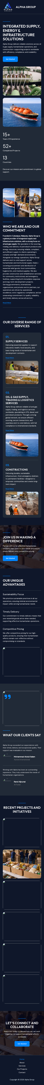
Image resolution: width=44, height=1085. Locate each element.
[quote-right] (7, 696)
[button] (10, 358)
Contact (22, 1072)
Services (22, 1066)
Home (22, 1059)
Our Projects (22, 1069)
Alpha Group (26, 7)
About (22, 1063)
